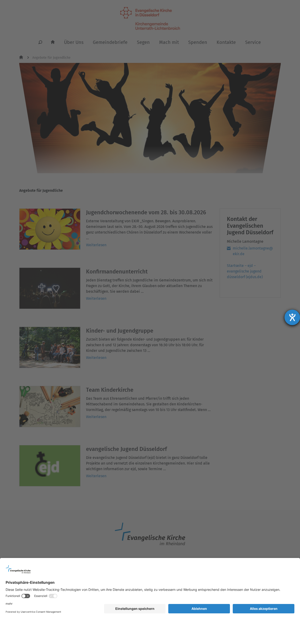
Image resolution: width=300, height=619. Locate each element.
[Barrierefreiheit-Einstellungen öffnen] (292, 317)
